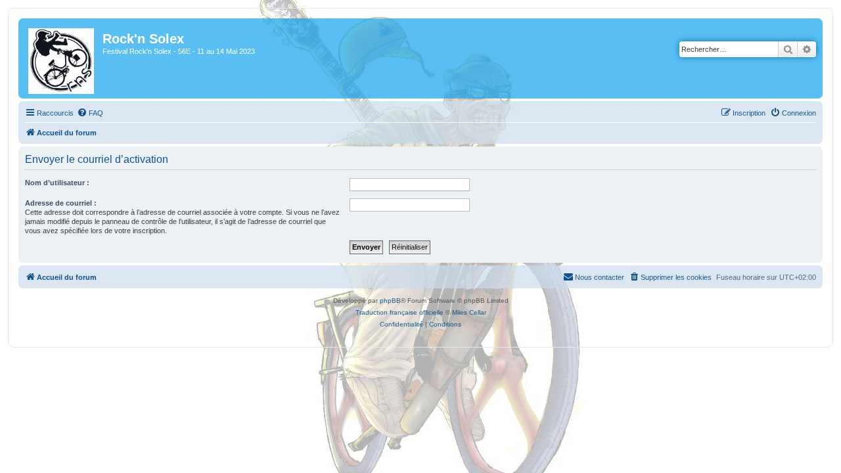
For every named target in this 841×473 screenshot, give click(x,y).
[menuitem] (90, 113)
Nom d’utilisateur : (57, 183)
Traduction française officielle (399, 312)
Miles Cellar (469, 312)
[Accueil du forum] (62, 58)
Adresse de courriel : (61, 203)
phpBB (390, 300)
